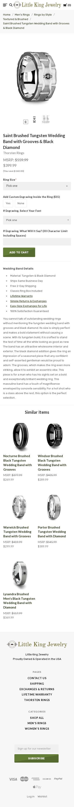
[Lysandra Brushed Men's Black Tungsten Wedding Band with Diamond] (19, 573)
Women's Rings (37, 728)
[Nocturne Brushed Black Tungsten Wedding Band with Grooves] (19, 435)
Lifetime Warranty (21, 296)
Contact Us (37, 678)
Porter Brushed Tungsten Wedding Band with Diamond (52, 531)
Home (6, 14)
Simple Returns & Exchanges (28, 301)
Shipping (37, 683)
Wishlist (42, 796)
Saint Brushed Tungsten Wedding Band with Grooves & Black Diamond (36, 25)
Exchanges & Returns (37, 689)
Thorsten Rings (13, 153)
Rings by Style (43, 14)
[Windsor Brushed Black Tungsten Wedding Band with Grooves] (54, 435)
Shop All (37, 717)
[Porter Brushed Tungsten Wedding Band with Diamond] (54, 506)
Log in (31, 796)
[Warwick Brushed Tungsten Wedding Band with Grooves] (19, 506)
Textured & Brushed (15, 19)
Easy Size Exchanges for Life (28, 306)
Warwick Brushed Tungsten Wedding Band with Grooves (17, 531)
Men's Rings (22, 14)
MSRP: (9, 160)
